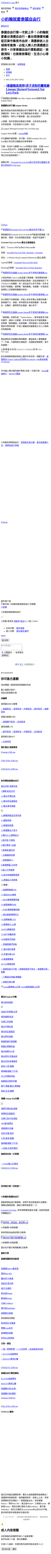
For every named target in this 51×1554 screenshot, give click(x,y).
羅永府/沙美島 (7, 1278)
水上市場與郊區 (8, 1076)
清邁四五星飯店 (8, 1114)
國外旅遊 (20, 628)
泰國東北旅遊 (7, 1313)
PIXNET (11, 1517)
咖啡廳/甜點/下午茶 (9, 1071)
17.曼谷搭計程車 (8, 949)
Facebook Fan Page (8, 1210)
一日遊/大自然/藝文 (9, 1148)
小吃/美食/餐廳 (7, 1138)
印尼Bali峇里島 (7, 1338)
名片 (8, 75)
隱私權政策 (44, 1517)
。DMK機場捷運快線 (10, 910)
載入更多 (5, 640)
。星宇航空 (37, 709)
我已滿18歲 (6, 1549)
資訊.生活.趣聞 (7, 1091)
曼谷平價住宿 (7, 1027)
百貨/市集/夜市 (7, 1133)
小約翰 (4, 607)
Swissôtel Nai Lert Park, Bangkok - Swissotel (25, 253)
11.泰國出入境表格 (9, 880)
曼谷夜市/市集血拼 (9, 1056)
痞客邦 (17, 621)
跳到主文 (5, 26)
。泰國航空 (6, 709)
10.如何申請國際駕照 (10, 875)
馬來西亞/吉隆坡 (8, 1323)
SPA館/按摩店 (7, 1123)
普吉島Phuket (6, 1293)
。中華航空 (27, 709)
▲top (3, 635)
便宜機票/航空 (7, 1017)
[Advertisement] (25, 195)
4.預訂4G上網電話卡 (10, 835)
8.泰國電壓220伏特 (9, 865)
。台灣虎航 (6, 742)
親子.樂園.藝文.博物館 (10, 1086)
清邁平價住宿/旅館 (9, 1109)
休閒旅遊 (21, 64)
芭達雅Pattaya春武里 (10, 1269)
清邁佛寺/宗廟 (7, 1128)
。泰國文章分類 (8, 982)
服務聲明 (26, 1519)
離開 (14, 1549)
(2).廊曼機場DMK (8, 905)
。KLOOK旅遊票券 (9, 1354)
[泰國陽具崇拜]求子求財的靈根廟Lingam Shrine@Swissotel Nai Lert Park (28, 89)
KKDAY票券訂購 (8, 1384)
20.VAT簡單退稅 (8, 964)
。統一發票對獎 (8, 1349)
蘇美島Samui (6, 1298)
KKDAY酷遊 (14, 374)
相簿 (8, 69)
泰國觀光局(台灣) (8, 1389)
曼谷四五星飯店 (8, 1032)
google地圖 (23, 134)
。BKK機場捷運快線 (10, 900)
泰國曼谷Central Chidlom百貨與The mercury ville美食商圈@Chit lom (25, 359)
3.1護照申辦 (6, 820)
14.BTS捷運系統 (8, 929)
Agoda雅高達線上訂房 (30, 987)
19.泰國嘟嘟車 (7, 959)
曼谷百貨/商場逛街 (9, 1061)
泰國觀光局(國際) (8, 1394)
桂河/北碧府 (6, 1288)
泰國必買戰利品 (8, 1046)
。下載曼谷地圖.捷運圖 (11, 977)
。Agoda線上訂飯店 (9, 1164)
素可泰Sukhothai (8, 1308)
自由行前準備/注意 (9, 1012)
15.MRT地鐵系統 (8, 934)
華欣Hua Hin (6, 1274)
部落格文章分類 (28, 442)
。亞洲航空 (20, 722)
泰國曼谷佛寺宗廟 (9, 1081)
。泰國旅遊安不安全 (26, 969)
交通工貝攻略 (7, 1022)
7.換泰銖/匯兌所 (8, 850)
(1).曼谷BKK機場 (8, 895)
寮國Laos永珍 (7, 1328)
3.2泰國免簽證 (7, 825)
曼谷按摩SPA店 (7, 1051)
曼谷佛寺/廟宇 (22, 631)
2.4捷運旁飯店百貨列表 (11, 815)
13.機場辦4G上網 (8, 924)
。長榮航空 (16, 709)
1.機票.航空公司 (8, 791)
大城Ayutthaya (7, 1303)
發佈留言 (5, 655)
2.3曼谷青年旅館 (8, 806)
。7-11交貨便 (21, 1349)
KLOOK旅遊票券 (8, 1379)
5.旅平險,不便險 (8, 840)
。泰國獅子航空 (8, 722)
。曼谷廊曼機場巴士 (10, 915)
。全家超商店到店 (35, 1349)
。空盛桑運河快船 (9, 944)
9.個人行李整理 (7, 870)
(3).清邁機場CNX (8, 919)
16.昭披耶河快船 (8, 939)
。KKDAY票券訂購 (9, 1359)
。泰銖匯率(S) (7, 860)
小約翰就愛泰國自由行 (21, 19)
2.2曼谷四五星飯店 (9, 801)
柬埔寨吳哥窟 (7, 1333)
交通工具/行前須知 (9, 1118)
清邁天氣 (13, 786)
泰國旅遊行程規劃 (9, 1041)
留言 (22, 621)
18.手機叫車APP (8, 954)
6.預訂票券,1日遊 (8, 845)
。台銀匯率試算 (8, 855)
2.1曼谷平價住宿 (8, 796)
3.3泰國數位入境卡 (9, 830)
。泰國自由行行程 (9, 969)
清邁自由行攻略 (12, 445)
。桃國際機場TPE (8, 890)
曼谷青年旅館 (7, 1037)
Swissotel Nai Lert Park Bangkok (29, 268)
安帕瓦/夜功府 (7, 1283)
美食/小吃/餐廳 (7, 1066)
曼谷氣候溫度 (7, 1002)
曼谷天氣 (5, 786)
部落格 (9, 72)
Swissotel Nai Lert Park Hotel (26, 263)
